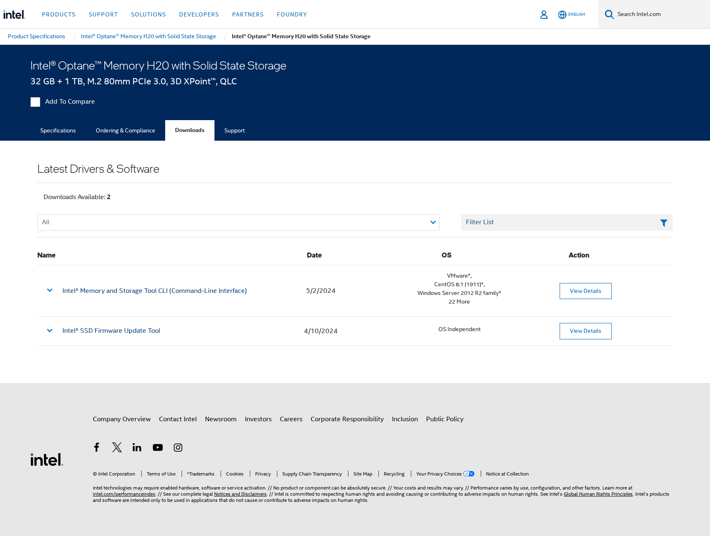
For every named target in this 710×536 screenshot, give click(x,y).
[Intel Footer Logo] (46, 459)
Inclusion (405, 419)
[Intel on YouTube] (158, 448)
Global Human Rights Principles (598, 494)
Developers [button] (199, 14)
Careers (291, 419)
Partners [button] (248, 14)
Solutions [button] (148, 14)
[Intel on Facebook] (97, 448)
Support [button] (103, 14)
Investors (258, 419)
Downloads (190, 130)
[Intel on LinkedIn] (137, 448)
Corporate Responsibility (347, 419)
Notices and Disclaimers (240, 494)
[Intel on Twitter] (117, 448)
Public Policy (444, 419)
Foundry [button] (292, 14)
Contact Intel (178, 419)
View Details (586, 291)
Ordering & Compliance (125, 130)
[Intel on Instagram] (178, 448)
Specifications (58, 130)
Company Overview (122, 419)
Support (234, 130)
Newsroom (221, 419)
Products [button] (59, 14)
